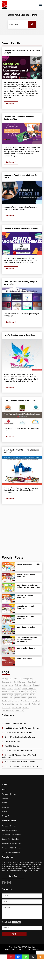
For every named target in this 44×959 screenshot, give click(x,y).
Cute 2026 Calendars (12, 741)
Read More (10, 104)
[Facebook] (18, 956)
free (34, 691)
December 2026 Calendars (11, 848)
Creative (36, 685)
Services (15, 949)
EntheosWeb (30, 947)
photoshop (32, 698)
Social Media (25, 701)
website (25, 707)
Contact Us (5, 816)
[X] (33, 956)
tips (21, 704)
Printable (5, 701)
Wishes (4, 803)
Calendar (22, 682)
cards (11, 685)
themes (15, 704)
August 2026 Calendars (10, 830)
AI (20, 679)
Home (4, 789)
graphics (18, 695)
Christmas (27, 685)
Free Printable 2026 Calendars (15, 723)
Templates (6, 704)
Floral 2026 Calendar (12, 746)
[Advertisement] (22, 530)
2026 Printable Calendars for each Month (19, 732)
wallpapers (6, 707)
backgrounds (7, 682)
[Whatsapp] (25, 956)
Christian (18, 685)
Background (27, 679)
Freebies (5, 798)
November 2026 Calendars (11, 843)
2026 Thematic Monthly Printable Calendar (20, 762)
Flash (29, 691)
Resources (5, 807)
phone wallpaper (20, 698)
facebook (22, 691)
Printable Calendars (9, 794)
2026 (15, 679)
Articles (4, 811)
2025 (10, 679)
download (5, 691)
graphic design (7, 695)
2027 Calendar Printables (11, 852)
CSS (3, 688)
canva (4, 685)
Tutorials (27, 949)
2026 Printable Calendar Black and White (19, 750)
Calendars (31, 682)
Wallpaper (35, 704)
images (5, 698)
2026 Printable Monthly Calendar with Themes (21, 766)
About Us (8, 949)
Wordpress (19, 710)
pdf (11, 698)
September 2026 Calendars (11, 835)
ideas (32, 695)
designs (17, 688)
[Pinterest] (11, 956)
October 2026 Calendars (10, 839)
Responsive (15, 701)
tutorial (27, 704)
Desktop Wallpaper (29, 688)
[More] (40, 956)
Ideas (21, 949)
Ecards (14, 691)
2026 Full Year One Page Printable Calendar (20, 737)
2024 (4, 679)
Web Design (16, 707)
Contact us (13, 876)
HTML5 (25, 695)
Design (10, 688)
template (35, 701)
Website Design (7, 710)
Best (15, 682)
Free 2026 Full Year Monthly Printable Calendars (22, 728)
